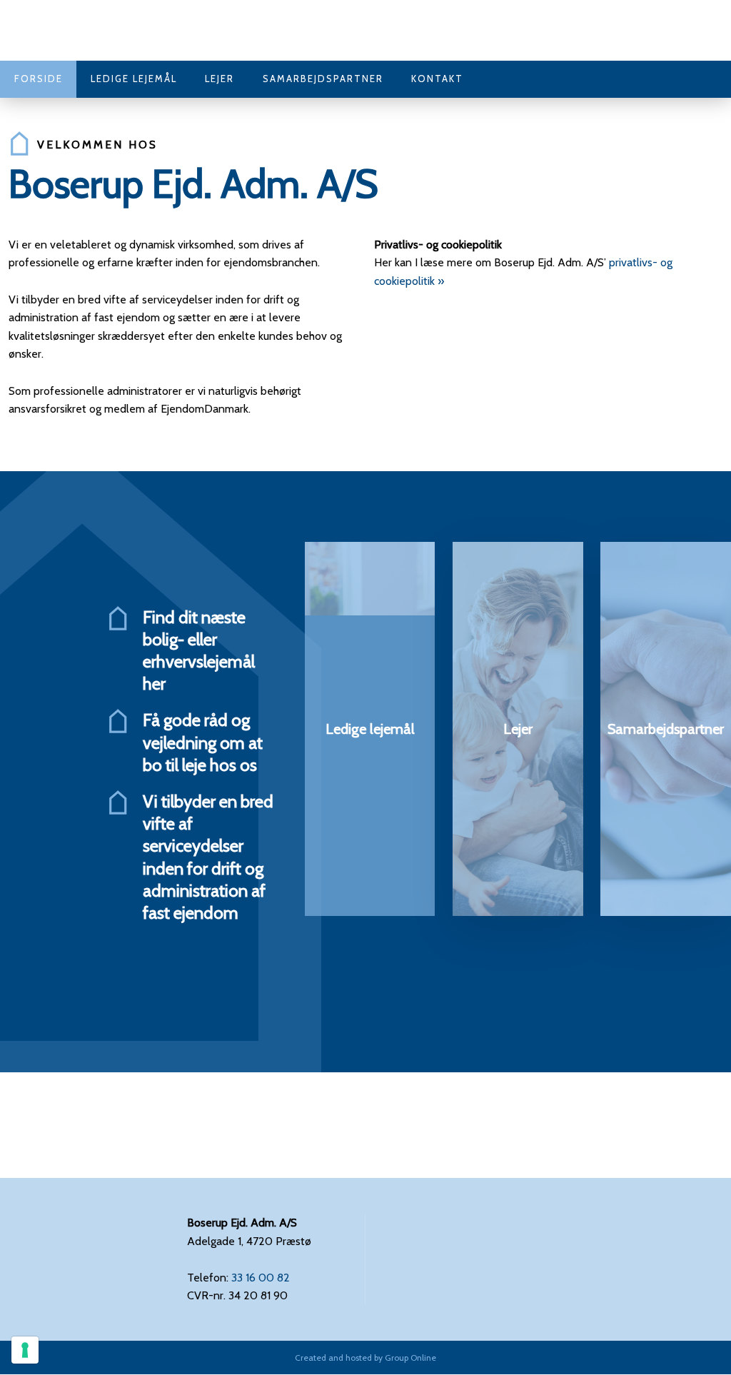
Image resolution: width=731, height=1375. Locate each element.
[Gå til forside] (80, 30)
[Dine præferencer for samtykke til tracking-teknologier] (25, 1350)
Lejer (219, 78)
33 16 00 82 (260, 1277)
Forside (38, 78)
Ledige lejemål (134, 78)
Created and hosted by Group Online (365, 1357)
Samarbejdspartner (323, 78)
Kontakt (437, 78)
